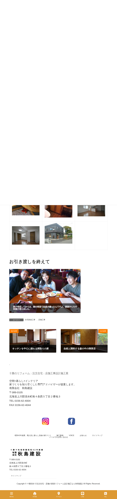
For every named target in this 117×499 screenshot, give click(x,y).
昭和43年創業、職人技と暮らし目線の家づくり (33, 435)
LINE (82, 496)
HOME (35, 496)
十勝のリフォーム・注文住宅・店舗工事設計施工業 (38, 373)
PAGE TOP (112, 486)
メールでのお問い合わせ (58, 437)
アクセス (59, 496)
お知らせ (83, 435)
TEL (105, 496)
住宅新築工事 (30, 320)
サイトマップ (97, 435)
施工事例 (60, 435)
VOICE (71, 435)
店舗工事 (41, 320)
